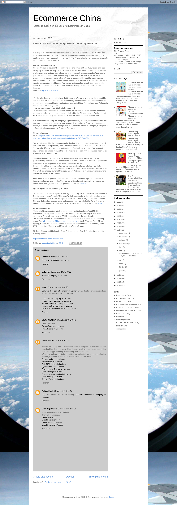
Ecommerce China (67, 18)
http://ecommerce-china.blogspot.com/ (48, 239)
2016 (119, 275)
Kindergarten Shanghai (125, 298)
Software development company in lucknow (60, 291)
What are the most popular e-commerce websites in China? (135, 110)
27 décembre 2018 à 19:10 (65, 320)
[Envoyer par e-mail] (70, 243)
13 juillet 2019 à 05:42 (63, 391)
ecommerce (121, 329)
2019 (119, 223)
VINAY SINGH (48, 320)
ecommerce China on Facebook (129, 310)
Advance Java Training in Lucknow (56, 369)
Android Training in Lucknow (53, 379)
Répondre (46, 264)
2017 (119, 230)
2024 (119, 206)
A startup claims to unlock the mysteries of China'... (130, 255)
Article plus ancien (98, 476)
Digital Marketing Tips (50, 90)
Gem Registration (49, 409)
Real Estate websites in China (135, 177)
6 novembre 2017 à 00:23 (61, 272)
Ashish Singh (48, 391)
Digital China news (123, 301)
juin (121, 247)
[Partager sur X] (75, 243)
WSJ (100, 204)
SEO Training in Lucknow (52, 372)
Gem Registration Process (52, 425)
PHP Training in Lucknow (52, 377)
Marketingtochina (123, 320)
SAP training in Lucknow (52, 362)
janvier (122, 271)
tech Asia (120, 317)
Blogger (111, 497)
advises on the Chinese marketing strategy (60, 221)
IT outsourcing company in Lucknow (56, 298)
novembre (123, 237)
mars (121, 264)
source (83, 183)
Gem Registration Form (51, 420)
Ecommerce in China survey (127, 323)
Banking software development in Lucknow (59, 308)
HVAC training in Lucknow (52, 329)
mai (121, 251)
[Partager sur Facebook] (78, 243)
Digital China (121, 42)
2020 (119, 219)
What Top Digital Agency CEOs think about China (135, 156)
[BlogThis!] (73, 243)
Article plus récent (43, 476)
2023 (119, 209)
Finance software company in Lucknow (57, 303)
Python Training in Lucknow (53, 326)
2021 (119, 216)
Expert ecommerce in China (127, 307)
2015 (119, 279)
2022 (119, 213)
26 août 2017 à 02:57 (59, 257)
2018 (119, 227)
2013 (119, 285)
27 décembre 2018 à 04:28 (57, 287)
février (122, 267)
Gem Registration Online (52, 422)
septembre (123, 243)
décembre (123, 233)
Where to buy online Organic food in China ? (134, 133)
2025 (119, 202)
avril (121, 260)
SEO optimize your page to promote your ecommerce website (135, 86)
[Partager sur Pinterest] (81, 243)
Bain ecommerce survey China (128, 304)
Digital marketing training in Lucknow (56, 374)
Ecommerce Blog (123, 314)
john (44, 287)
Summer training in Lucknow (53, 359)
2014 (119, 282)
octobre (122, 240)
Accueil (70, 476)
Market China (121, 326)
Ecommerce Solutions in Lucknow (55, 260)
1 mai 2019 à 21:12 (62, 340)
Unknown (46, 257)
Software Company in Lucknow (54, 276)
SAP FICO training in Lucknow (54, 364)
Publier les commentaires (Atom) (58, 482)
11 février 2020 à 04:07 (67, 409)
